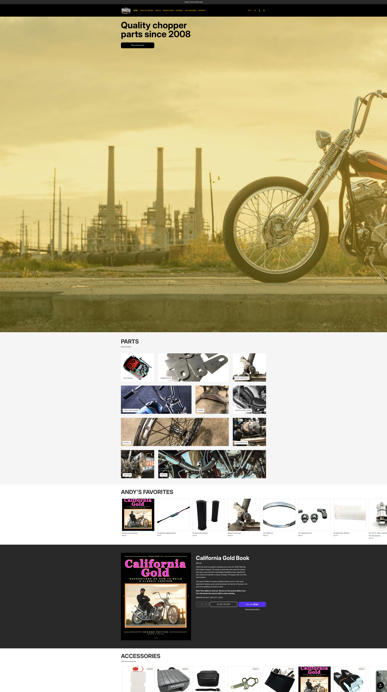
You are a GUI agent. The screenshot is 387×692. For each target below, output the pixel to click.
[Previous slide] (123, 596)
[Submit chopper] (380, 685)
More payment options (252, 609)
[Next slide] (264, 518)
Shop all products (137, 45)
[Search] (255, 10)
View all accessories (128, 661)
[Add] (151, 528)
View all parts (126, 347)
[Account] (259, 10)
